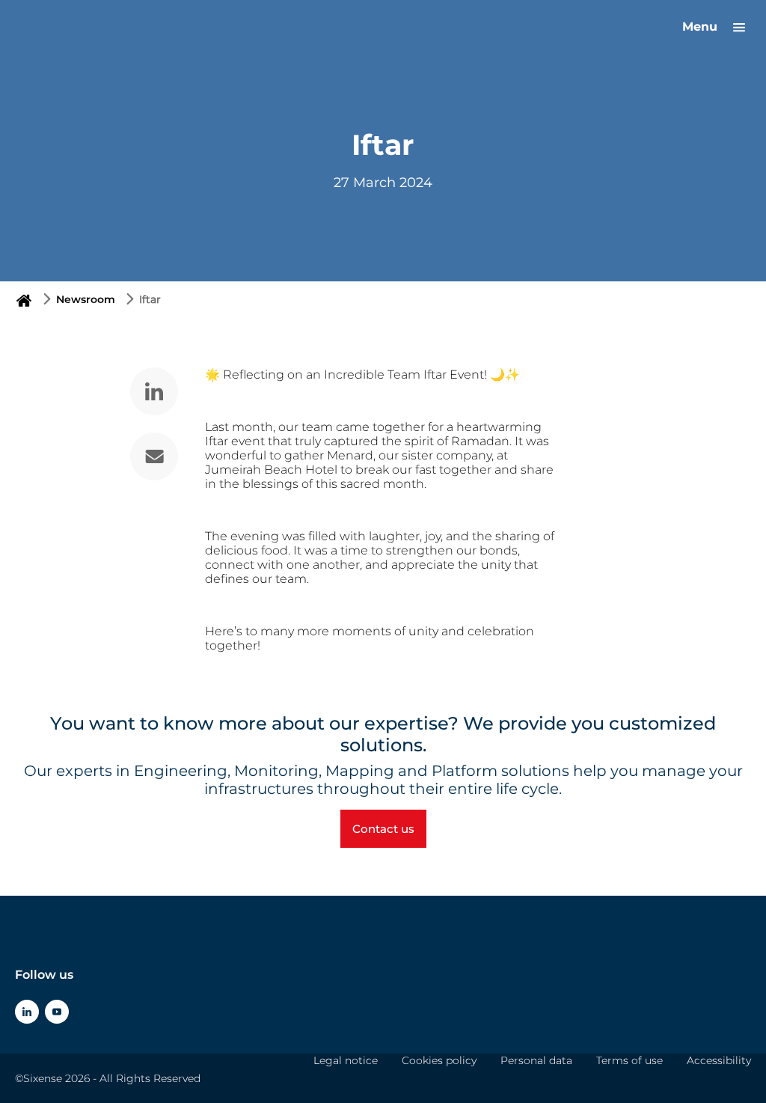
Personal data (536, 1060)
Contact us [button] (383, 829)
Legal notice (345, 1060)
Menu (701, 26)
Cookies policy (439, 1060)
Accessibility (719, 1060)
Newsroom (85, 299)
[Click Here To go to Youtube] (57, 1012)
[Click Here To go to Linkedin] (27, 1012)
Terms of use (629, 1060)
